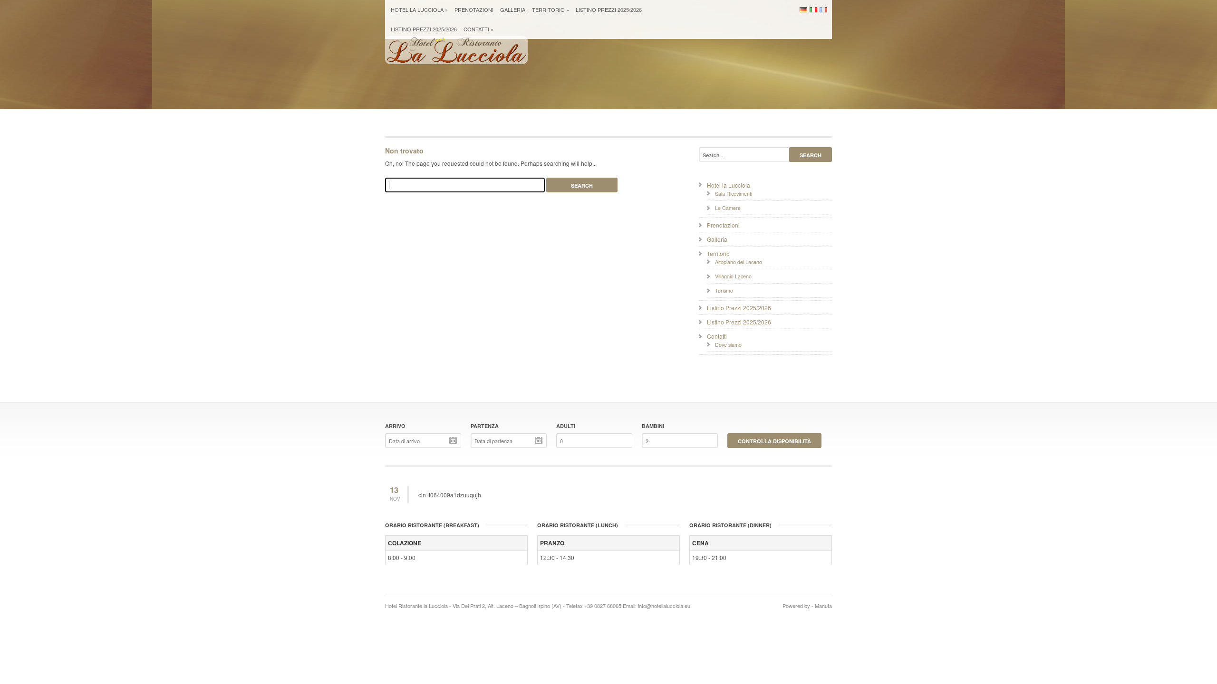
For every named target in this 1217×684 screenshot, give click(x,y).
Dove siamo (728, 344)
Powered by (796, 605)
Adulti (565, 425)
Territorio (550, 9)
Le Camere (728, 207)
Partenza (485, 425)
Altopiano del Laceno (738, 262)
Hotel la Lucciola (419, 9)
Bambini (653, 425)
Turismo (724, 290)
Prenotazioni (473, 9)
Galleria (512, 9)
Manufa (823, 605)
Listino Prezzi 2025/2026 (609, 9)
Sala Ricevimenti (733, 193)
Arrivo (395, 425)
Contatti (478, 29)
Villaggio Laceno (733, 276)
